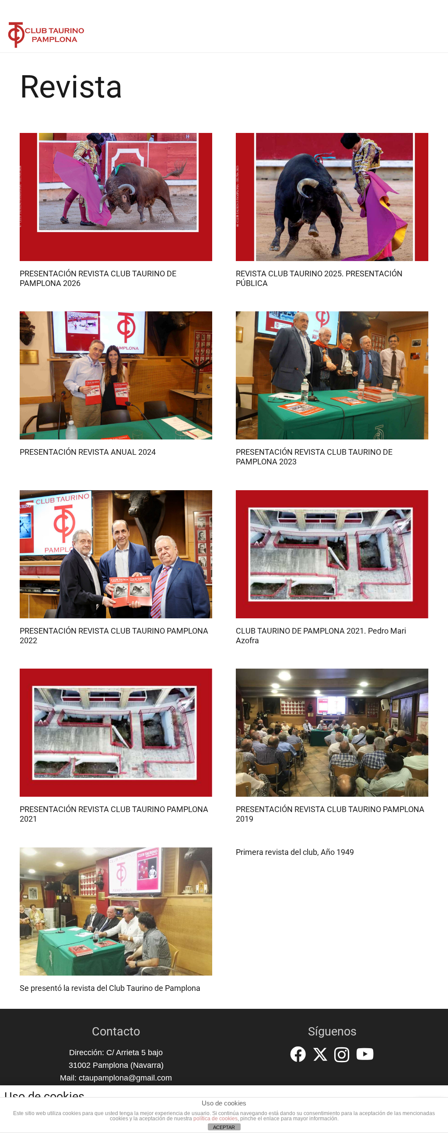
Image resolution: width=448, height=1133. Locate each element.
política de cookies (215, 1119)
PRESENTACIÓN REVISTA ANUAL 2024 (88, 452)
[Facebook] (298, 1054)
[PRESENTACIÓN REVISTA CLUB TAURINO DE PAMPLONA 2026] (116, 197)
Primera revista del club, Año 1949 (295, 852)
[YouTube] (365, 1054)
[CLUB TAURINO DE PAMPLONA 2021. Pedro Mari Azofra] (332, 554)
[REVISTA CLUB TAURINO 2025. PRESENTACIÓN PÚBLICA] (332, 197)
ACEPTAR (224, 1127)
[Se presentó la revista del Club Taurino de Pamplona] (116, 911)
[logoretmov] (46, 35)
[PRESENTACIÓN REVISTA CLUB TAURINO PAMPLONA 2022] (116, 554)
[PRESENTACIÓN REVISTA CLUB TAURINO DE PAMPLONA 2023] (332, 375)
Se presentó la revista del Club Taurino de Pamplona (110, 988)
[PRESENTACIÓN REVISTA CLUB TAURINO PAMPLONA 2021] (116, 733)
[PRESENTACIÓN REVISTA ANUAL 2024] (116, 375)
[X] (320, 1054)
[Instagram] (342, 1055)
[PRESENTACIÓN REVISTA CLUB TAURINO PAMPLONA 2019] (332, 733)
